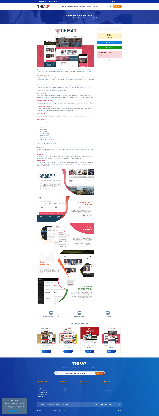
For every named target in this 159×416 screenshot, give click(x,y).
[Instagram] (114, 1)
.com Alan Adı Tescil (107, 385)
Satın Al (46, 351)
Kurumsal (95, 6)
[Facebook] (112, 1)
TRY (110, 1)
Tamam (14, 411)
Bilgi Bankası (41, 388)
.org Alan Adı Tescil (107, 390)
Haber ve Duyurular (43, 394)
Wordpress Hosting (64, 385)
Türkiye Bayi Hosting (64, 390)
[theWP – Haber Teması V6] (89, 335)
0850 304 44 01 (54, 1)
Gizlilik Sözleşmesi (43, 390)
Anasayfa (64, 17)
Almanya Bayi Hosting (65, 388)
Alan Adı (64, 6)
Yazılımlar (70, 17)
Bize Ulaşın (41, 396)
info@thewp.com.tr (43, 1)
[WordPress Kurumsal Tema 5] (43, 6)
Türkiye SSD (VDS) (85, 388)
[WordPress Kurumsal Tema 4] (46, 335)
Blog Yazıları (41, 385)
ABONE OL (100, 373)
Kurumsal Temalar (77, 17)
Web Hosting (82, 6)
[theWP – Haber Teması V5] (68, 335)
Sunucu (89, 6)
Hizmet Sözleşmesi (43, 392)
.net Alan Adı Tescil (107, 388)
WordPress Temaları (73, 6)
